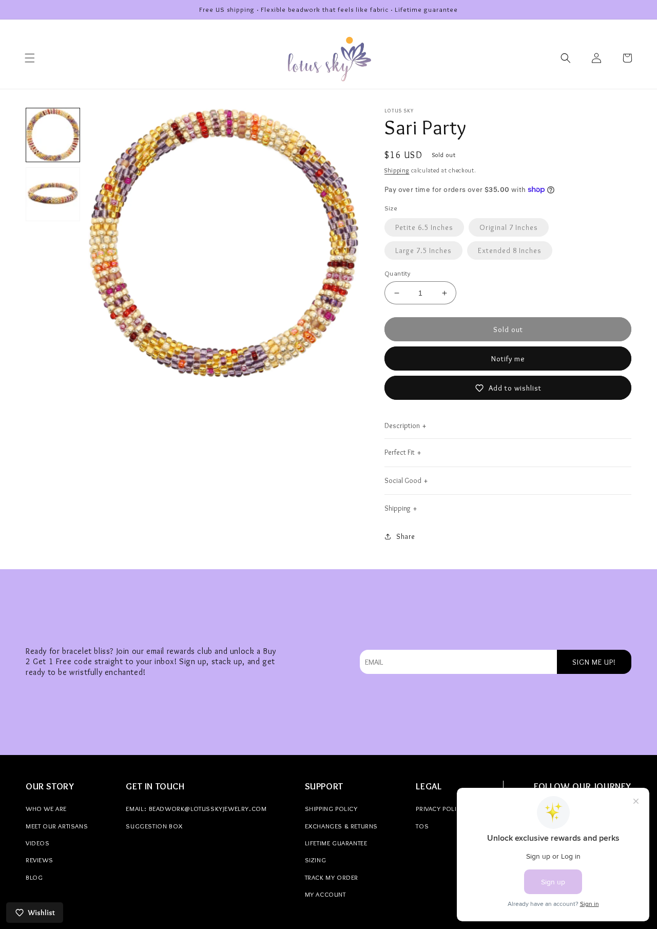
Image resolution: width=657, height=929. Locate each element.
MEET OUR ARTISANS (57, 826)
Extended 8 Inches (510, 250)
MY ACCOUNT (325, 894)
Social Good (402, 480)
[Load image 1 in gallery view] (53, 135)
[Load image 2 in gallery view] (53, 194)
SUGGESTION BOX (154, 826)
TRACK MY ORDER (331, 877)
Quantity (397, 273)
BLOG (34, 877)
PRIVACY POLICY (440, 808)
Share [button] (405, 536)
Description (402, 425)
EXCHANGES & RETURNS (341, 826)
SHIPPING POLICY (331, 808)
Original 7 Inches (508, 227)
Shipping (397, 170)
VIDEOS (38, 843)
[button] (30, 58)
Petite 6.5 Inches (424, 227)
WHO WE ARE (46, 808)
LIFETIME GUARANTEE (336, 843)
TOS (422, 826)
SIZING (315, 860)
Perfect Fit (399, 452)
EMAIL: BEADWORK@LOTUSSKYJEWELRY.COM (196, 808)
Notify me (508, 358)
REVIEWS (39, 860)
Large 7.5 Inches (423, 250)
